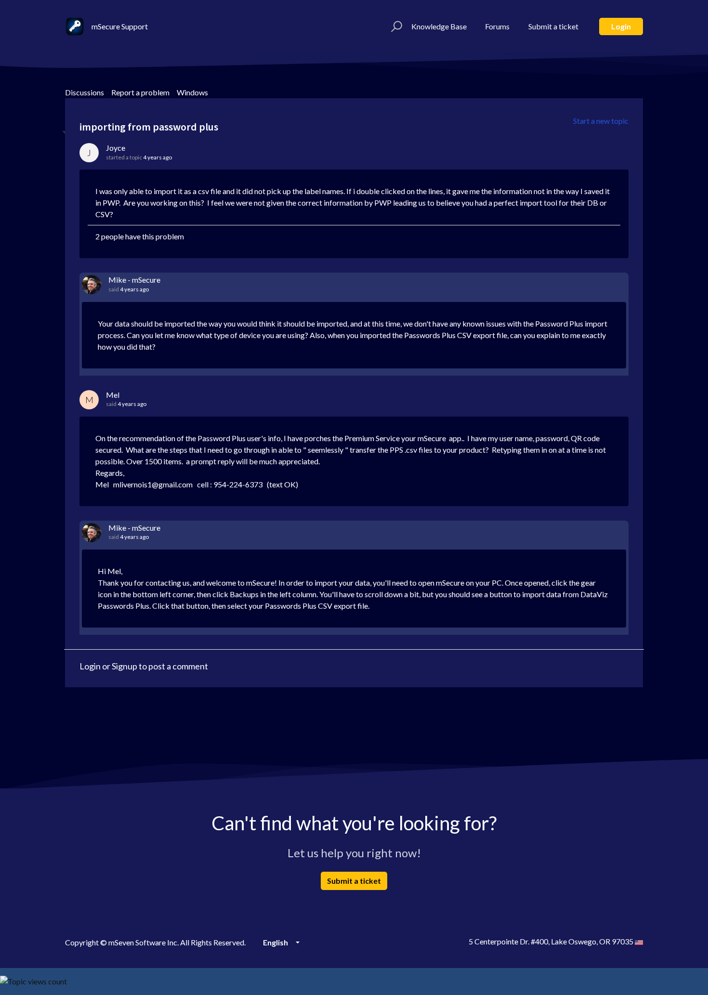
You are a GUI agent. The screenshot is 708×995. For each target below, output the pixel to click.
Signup (124, 666)
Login (621, 26)
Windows (192, 92)
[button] (395, 26)
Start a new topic (601, 120)
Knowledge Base (439, 26)
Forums (497, 26)
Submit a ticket (553, 26)
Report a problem (140, 92)
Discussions (84, 92)
